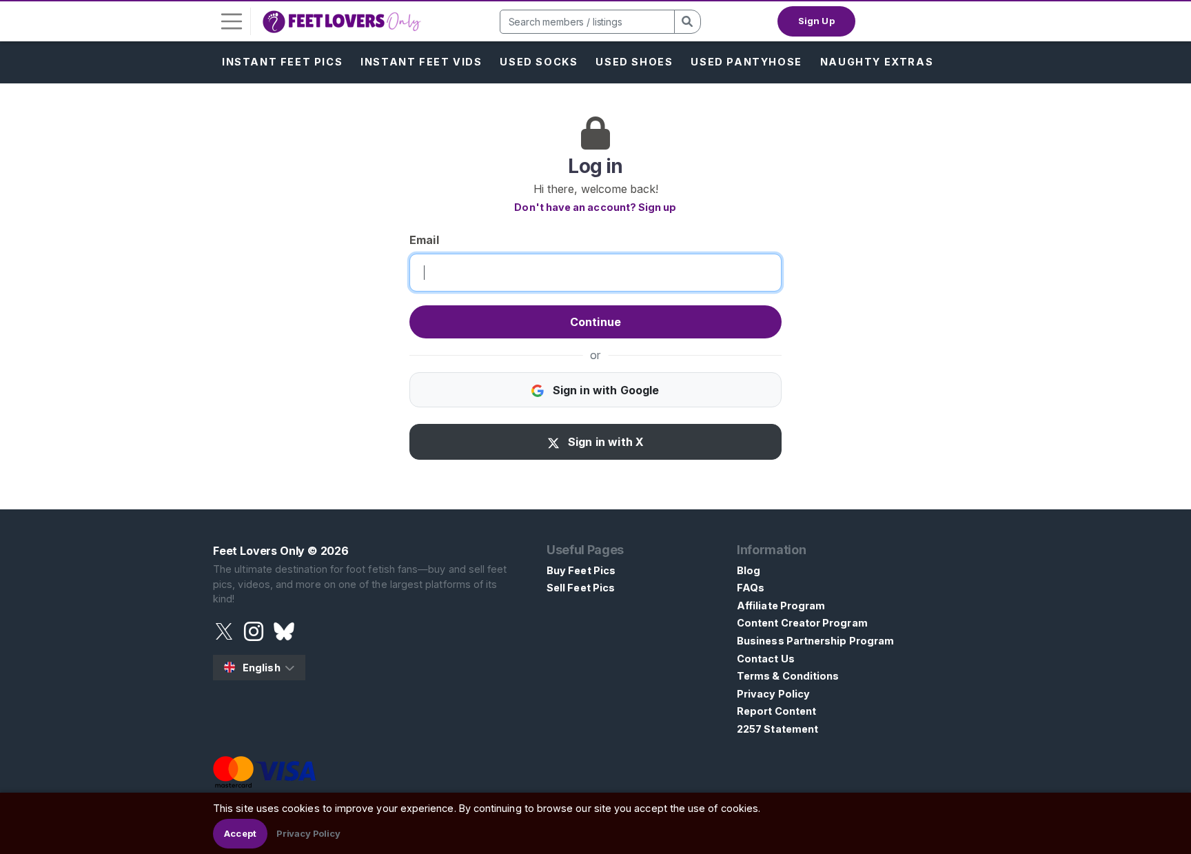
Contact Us (766, 658)
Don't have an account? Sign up (595, 207)
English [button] (262, 667)
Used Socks (539, 62)
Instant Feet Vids (421, 62)
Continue (595, 322)
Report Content (776, 711)
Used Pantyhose (746, 62)
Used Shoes (634, 62)
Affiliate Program (781, 605)
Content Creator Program (802, 623)
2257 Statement (777, 729)
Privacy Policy (773, 694)
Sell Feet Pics (581, 587)
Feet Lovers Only (259, 551)
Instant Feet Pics (282, 62)
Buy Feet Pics (581, 570)
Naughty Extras (876, 62)
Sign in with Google (604, 390)
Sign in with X (604, 442)
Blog (748, 570)
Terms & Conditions (788, 676)
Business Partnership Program (815, 641)
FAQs (750, 587)
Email (424, 240)
